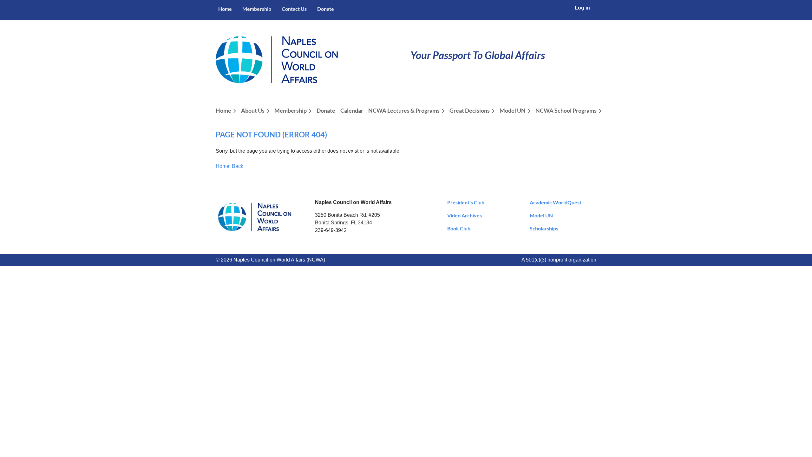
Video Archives (464, 215)
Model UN (541, 215)
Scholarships (544, 228)
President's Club (465, 202)
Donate (325, 9)
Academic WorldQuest (555, 202)
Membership (256, 9)
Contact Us (294, 9)
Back (237, 166)
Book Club (458, 228)
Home (225, 9)
